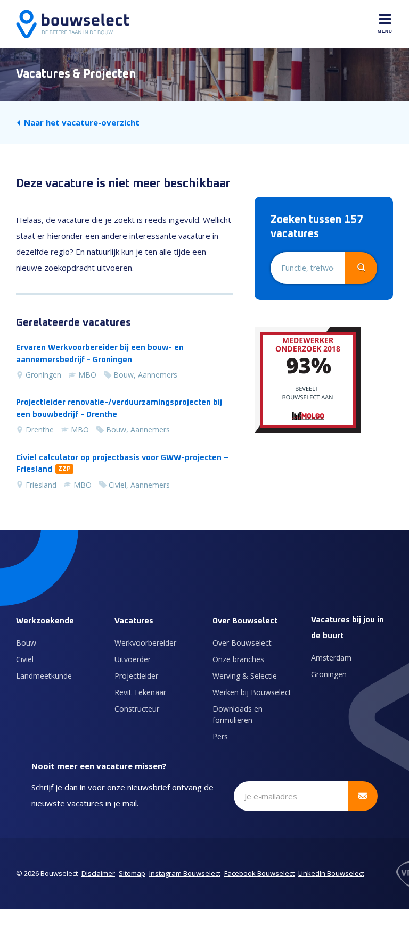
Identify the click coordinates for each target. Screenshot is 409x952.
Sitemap (132, 873)
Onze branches (238, 659)
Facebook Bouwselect (259, 873)
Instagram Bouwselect (184, 873)
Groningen (329, 674)
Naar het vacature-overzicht (82, 122)
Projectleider (136, 676)
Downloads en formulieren (237, 714)
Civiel (25, 659)
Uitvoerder (132, 659)
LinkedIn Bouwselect (331, 873)
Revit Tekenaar (140, 692)
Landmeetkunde (44, 676)
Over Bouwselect (242, 643)
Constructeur (136, 709)
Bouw (26, 643)
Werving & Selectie (244, 676)
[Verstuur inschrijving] (363, 796)
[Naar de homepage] (72, 24)
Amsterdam (331, 658)
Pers (220, 736)
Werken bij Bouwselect (251, 692)
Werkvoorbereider (145, 643)
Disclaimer (98, 873)
